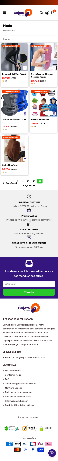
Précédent (11, 183)
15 (28, 181)
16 (34, 181)
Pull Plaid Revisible (40, 119)
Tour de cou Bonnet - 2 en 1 (14, 121)
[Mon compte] (47, 13)
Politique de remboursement (19, 392)
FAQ (7, 379)
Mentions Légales (13, 388)
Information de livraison (16, 401)
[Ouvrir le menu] (5, 12)
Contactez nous (13, 375)
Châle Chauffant (9, 165)
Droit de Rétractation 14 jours (19, 405)
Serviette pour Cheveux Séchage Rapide (42, 75)
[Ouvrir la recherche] (41, 12)
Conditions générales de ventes (20, 383)
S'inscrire (29, 292)
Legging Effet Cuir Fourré (14, 74)
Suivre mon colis (13, 370)
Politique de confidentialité (18, 396)
